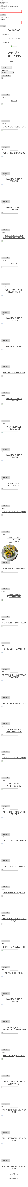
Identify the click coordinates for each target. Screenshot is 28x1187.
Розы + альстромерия (14, 703)
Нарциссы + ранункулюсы (14, 785)
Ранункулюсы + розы (14, 372)
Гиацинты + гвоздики (14, 511)
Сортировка (4, 70)
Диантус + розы (14, 346)
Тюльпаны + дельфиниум (14, 595)
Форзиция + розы (14, 973)
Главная (11, 61)
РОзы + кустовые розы (14, 127)
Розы (14, 101)
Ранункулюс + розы (14, 866)
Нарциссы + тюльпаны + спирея (14, 813)
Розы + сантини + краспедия (14, 291)
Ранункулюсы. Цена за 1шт (14, 1111)
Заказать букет (4, 2)
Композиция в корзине (14, 319)
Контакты (2, 3)
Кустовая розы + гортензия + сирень (14, 236)
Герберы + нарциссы (14, 892)
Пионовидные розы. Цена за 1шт (14, 1083)
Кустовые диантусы (14, 1055)
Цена (2, 64)
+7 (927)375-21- (13, 1178)
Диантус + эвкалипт (14, 947)
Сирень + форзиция (14, 568)
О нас (1, 0)
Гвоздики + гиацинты (14, 840)
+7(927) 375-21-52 (4, 17)
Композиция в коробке (14, 180)
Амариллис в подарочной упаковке (14, 1028)
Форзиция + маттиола (14, 623)
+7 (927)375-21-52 (14, 1175)
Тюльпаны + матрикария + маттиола (14, 540)
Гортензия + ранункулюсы (14, 484)
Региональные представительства (9, 6)
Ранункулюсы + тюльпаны (14, 428)
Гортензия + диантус (14, 649)
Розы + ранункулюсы (14, 153)
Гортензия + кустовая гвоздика (14, 676)
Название (2, 8)
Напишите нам (3, 5)
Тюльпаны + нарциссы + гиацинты (14, 920)
